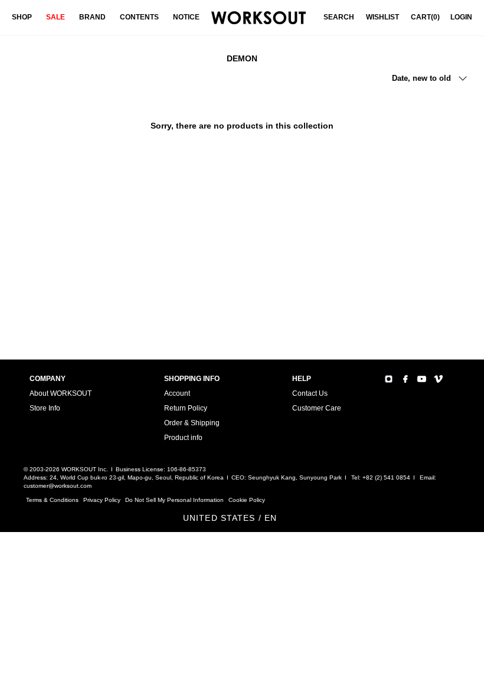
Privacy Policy (101, 500)
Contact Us (310, 393)
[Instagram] (388, 379)
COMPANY (48, 379)
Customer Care (316, 408)
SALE (55, 17)
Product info (183, 438)
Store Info (45, 408)
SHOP (22, 17)
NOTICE (186, 17)
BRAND (92, 17)
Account (177, 393)
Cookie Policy (246, 500)
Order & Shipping (192, 423)
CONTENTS (139, 17)
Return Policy (185, 408)
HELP (301, 379)
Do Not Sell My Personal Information (174, 500)
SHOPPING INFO (192, 379)
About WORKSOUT (60, 393)
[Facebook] (405, 379)
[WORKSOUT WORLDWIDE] (258, 18)
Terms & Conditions (52, 500)
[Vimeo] (438, 379)
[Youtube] (421, 379)
